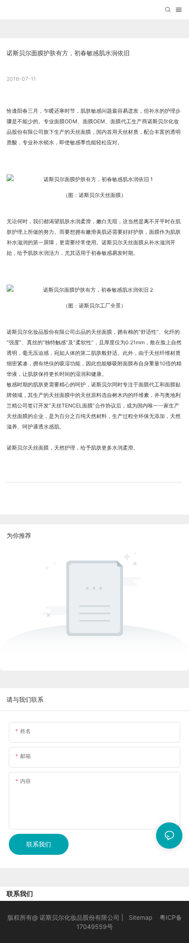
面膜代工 (120, 121)
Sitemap (141, 917)
